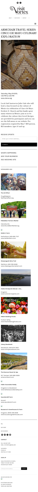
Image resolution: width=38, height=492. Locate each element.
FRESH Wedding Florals (8, 316)
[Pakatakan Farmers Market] (13, 217)
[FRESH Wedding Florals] (14, 313)
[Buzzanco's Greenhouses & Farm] (1, 406)
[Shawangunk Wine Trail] (13, 258)
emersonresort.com (7, 377)
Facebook (7, 435)
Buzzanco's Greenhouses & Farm (11, 409)
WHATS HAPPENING (8, 153)
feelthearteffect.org (7, 198)
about (10, 18)
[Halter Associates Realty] (1, 381)
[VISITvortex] (19, 14)
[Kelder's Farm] (1, 230)
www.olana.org (6, 98)
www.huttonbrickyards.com (10, 294)
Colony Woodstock (6, 344)
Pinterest (10, 435)
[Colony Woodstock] (13, 341)
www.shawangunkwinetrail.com (11, 266)
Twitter (5, 435)
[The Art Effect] (13, 190)
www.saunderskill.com (8, 402)
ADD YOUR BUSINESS (9, 156)
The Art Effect (5, 193)
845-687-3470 (7, 443)
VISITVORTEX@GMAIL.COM (10, 445)
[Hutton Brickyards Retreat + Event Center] (16, 286)
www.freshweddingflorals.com (11, 321)
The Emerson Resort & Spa (9, 372)
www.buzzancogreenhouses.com (12, 414)
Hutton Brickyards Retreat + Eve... (11, 289)
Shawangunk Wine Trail (8, 261)
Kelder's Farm (5, 233)
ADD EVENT (3, 427)
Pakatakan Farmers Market (9, 220)
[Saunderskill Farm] (1, 394)
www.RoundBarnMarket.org (10, 226)
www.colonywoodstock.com (10, 349)
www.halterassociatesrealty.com (11, 390)
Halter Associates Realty (8, 384)
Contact (24, 18)
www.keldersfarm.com (8, 238)
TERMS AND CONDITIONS (6, 486)
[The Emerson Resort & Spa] (14, 369)
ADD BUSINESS (4, 431)
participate (17, 18)
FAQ (2, 423)
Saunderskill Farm (7, 397)
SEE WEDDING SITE (8, 160)
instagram (2, 435)
